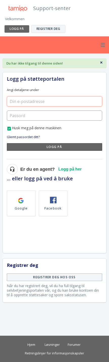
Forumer (74, 344)
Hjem (31, 344)
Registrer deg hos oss (54, 277)
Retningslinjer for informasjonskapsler (54, 353)
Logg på (54, 147)
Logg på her (70, 169)
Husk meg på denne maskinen (36, 127)
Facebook (53, 208)
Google (21, 208)
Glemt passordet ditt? (23, 137)
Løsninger (52, 344)
